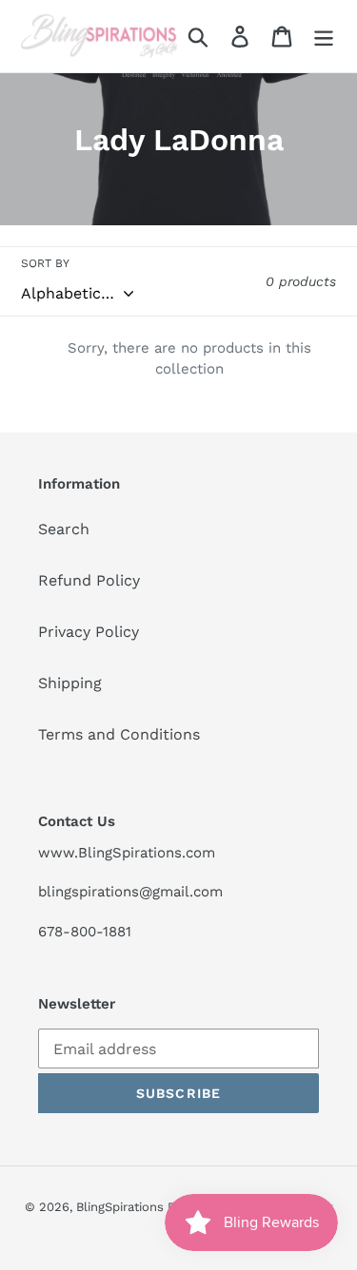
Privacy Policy (88, 632)
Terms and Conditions (119, 734)
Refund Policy (89, 580)
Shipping (70, 683)
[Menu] (324, 36)
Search (63, 529)
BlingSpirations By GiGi (142, 1207)
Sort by (45, 263)
